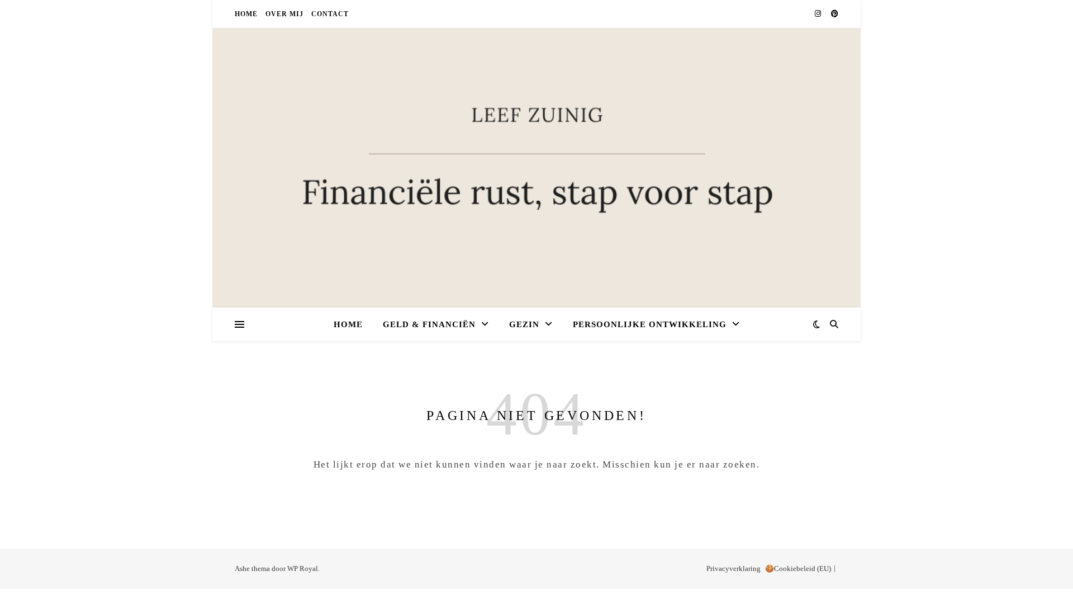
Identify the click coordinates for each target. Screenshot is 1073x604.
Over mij (284, 14)
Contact (330, 14)
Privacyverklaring (733, 568)
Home (246, 14)
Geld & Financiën (429, 324)
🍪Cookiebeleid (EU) (798, 568)
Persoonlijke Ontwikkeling (650, 324)
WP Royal (302, 568)
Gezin (524, 324)
